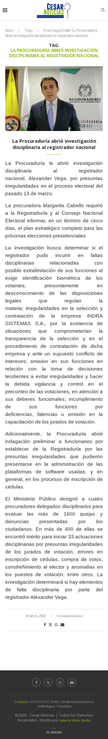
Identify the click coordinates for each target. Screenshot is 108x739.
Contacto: (22, 702)
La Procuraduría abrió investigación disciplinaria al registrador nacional (54, 144)
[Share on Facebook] (45, 624)
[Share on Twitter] (50, 624)
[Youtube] (72, 682)
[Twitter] (48, 682)
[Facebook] (36, 682)
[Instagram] (60, 682)
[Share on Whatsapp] (56, 624)
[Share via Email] (62, 624)
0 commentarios (70, 615)
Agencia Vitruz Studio (74, 720)
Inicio (9, 30)
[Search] (102, 10)
